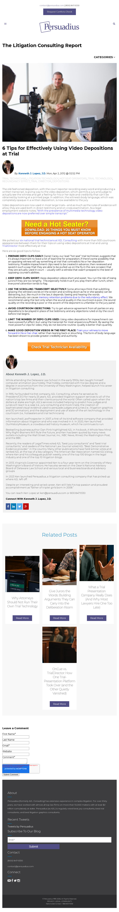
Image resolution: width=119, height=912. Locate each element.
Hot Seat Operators (73, 178)
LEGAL (58, 901)
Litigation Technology (42, 178)
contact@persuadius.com (52, 5)
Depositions (60, 181)
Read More (22, 618)
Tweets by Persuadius (20, 826)
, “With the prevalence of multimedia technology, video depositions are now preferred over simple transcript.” (52, 212)
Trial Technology (100, 178)
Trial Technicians (14, 178)
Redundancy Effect (16, 181)
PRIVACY (50, 901)
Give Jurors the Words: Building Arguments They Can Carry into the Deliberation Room (59, 599)
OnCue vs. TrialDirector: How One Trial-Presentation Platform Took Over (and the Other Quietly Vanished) (59, 681)
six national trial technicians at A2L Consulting (48, 240)
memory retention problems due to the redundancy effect (73, 297)
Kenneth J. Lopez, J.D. (32, 173)
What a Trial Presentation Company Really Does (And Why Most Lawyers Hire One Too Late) (96, 597)
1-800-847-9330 (67, 904)
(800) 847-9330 (72, 5)
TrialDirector (10, 246)
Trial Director (41, 181)
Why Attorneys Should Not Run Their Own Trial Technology (22, 602)
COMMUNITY (67, 901)
